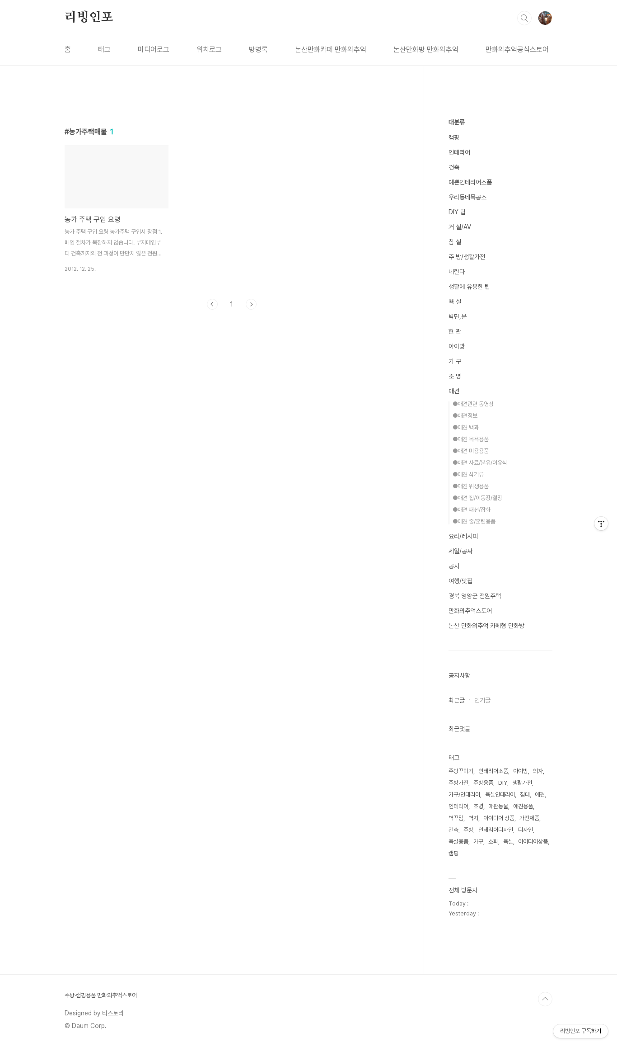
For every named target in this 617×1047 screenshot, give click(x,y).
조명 (478, 806)
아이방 (457, 346)
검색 (524, 18)
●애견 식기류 (468, 474)
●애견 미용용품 (471, 451)
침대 (525, 794)
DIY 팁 (457, 212)
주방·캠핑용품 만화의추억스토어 (101, 995)
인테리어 (459, 152)
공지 (454, 566)
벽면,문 (458, 316)
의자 (538, 771)
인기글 (482, 700)
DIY (502, 782)
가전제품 (529, 818)
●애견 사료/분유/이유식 (480, 462)
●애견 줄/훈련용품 (474, 521)
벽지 (473, 818)
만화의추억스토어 (470, 610)
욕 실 (455, 301)
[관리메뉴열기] (601, 523)
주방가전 (458, 782)
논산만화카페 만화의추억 (330, 49)
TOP (545, 999)
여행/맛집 (460, 581)
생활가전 (522, 782)
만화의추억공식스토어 (517, 49)
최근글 (457, 700)
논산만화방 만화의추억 (425, 49)
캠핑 (454, 137)
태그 (104, 49)
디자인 (525, 829)
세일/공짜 (460, 551)
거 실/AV (460, 227)
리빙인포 (89, 17)
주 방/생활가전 (467, 256)
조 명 (455, 376)
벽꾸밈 (456, 818)
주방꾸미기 (461, 771)
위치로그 (209, 49)
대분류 (457, 122)
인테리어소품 (493, 771)
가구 (478, 841)
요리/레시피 (463, 536)
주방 (468, 829)
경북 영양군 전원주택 (475, 595)
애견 (454, 391)
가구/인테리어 (464, 794)
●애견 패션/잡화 (472, 509)
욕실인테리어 (500, 794)
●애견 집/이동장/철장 (477, 498)
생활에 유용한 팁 (469, 286)
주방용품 (483, 782)
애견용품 (523, 806)
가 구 (455, 361)
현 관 (455, 331)
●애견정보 (465, 415)
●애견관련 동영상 (473, 404)
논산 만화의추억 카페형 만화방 (486, 625)
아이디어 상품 (498, 818)
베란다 (457, 271)
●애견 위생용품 (471, 486)
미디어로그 (153, 49)
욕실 (508, 841)
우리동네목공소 (467, 197)
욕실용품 (458, 841)
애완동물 (498, 806)
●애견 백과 (466, 427)
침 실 (455, 241)
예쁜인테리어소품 (470, 182)
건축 (454, 167)
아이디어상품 (533, 841)
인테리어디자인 (495, 829)
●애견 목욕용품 (471, 439)
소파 (493, 841)
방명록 (258, 49)
